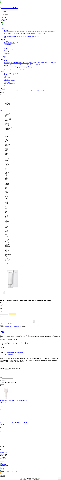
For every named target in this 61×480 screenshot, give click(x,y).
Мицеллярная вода (11, 29)
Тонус (6, 115)
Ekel (6, 168)
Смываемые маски (46, 31)
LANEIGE (7, 201)
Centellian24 (7, 154)
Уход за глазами (15, 63)
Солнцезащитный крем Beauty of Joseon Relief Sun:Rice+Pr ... (14, 400)
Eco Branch (7, 167)
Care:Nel (6, 150)
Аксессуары (39, 29)
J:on (4, 47)
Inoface (6, 189)
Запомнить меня (5, 14)
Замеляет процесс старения (9, 112)
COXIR (6, 160)
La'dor (7, 80)
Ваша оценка (2, 369)
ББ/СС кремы (5, 33)
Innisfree (6, 188)
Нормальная (7, 100)
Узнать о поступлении (3, 430)
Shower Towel (7, 239)
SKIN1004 (7, 242)
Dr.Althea (6, 165)
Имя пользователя (4, 11)
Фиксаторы (17, 33)
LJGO (6, 207)
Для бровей (20, 33)
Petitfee (5, 51)
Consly (13, 42)
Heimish (5, 46)
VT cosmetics (8, 53)
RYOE (6, 235)
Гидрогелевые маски (35, 31)
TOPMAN (39, 479)
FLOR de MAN (8, 44)
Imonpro (6, 187)
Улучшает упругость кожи (9, 116)
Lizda (6, 206)
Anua (6, 139)
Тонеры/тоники (10, 31)
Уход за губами (19, 63)
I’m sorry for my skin (8, 186)
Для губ (26, 33)
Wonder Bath (7, 260)
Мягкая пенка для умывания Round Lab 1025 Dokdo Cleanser (14, 444)
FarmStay (5, 44)
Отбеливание (7, 128)
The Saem (6, 249)
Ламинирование (28, 36)
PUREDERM (7, 229)
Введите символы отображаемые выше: (10, 382)
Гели (25, 31)
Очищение (5, 66)
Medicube (6, 215)
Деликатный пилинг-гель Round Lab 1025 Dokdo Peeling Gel (13, 422)
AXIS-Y (6, 141)
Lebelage (12, 80)
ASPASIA (6, 140)
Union (6, 256)
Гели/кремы (11, 66)
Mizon (6, 220)
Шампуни (5, 36)
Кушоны (9, 33)
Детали (3, 330)
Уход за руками (15, 66)
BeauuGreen (7, 145)
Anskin (6, 138)
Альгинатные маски (41, 31)
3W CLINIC (7, 136)
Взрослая (8, 356)
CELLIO (6, 153)
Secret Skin (8, 83)
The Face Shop (7, 248)
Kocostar (5, 48)
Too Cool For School (8, 254)
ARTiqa (32, 479)
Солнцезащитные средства (25, 63)
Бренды (6, 263)
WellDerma (5, 54)
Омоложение (7, 125)
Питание (7, 124)
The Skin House (7, 250)
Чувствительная (31, 356)
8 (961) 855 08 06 (7, 0)
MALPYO (6, 210)
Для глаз (23, 33)
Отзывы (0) (3, 332)
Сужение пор (7, 129)
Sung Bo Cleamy (7, 246)
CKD (6, 156)
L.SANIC (5, 80)
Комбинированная (8, 103)
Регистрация (4, 17)
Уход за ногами (19, 66)
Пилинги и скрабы (33, 29)
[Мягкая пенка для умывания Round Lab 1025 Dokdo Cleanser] (6, 443)
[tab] (31, 330)
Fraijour (14, 44)
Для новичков (6, 31)
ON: (6, 224)
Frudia (11, 44)
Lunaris (14, 80)
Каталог (4, 90)
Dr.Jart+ (14, 43)
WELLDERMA (7, 259)
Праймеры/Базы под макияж (31, 33)
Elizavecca (6, 169)
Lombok (6, 208)
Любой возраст (9, 354)
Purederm (9, 51)
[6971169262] (12, 289)
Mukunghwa (7, 221)
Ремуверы (21, 29)
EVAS (6, 174)
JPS (5, 193)
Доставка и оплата (3, 2)
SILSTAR (6, 240)
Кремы (23, 31)
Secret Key (5, 83)
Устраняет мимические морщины (10, 117)
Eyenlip (6, 175)
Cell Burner (5, 42)
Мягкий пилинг (7, 113)
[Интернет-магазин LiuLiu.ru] (9, 8)
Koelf (7, 48)
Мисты (27, 31)
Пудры (14, 33)
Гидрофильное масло (17, 29)
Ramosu (6, 231)
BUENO (6, 148)
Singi (6, 241)
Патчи (12, 63)
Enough (6, 170)
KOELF (6, 196)
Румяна (40, 33)
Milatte (6, 218)
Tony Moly (6, 253)
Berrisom (7, 41)
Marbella (6, 211)
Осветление (7, 114)
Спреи (25, 36)
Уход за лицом (7, 90)
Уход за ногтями (24, 66)
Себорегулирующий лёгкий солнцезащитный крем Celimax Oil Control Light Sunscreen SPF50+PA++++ (31, 90)
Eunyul (6, 173)
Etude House (7, 172)
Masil (6, 212)
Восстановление (8, 118)
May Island (7, 213)
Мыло (37, 29)
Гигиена (8, 66)
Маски (18, 36)
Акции (2, 94)
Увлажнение (21, 352)
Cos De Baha (10, 42)
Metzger (6, 216)
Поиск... (1, 3)
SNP (6, 243)
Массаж (6, 120)
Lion (6, 205)
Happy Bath (7, 181)
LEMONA (6, 203)
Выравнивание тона (8, 127)
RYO (6, 234)
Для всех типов (7, 101)
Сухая (28, 356)
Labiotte (6, 199)
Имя (1, 377)
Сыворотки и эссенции (15, 31)
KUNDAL (7, 197)
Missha (6, 219)
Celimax (6, 151)
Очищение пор (7, 123)
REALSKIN (7, 232)
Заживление (7, 130)
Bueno (10, 41)
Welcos (6, 258)
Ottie (6, 225)
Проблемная (7, 104)
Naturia (5, 50)
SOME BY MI (14, 83)
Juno (6, 194)
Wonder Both (7, 261)
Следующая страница (3, 453)
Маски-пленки (51, 31)
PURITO (6, 230)
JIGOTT (6, 191)
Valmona (5, 53)
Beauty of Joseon (7, 144)
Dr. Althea (7, 43)
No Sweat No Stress (8, 223)
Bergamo (5, 41)
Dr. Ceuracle (11, 43)
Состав (3, 331)
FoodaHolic (7, 177)
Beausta (6, 143)
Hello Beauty (7, 184)
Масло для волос (21, 36)
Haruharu (6, 182)
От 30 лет (12, 354)
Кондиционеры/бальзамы (10, 36)
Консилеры (11, 33)
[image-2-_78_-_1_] (4, 298)
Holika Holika (8, 46)
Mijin (6, 217)
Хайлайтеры (37, 33)
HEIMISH (7, 183)
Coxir (15, 42)
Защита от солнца (8, 119)
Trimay (6, 255)
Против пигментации (8, 122)
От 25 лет (5, 354)
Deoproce (5, 43)
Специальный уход (34, 36)
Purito (6, 51)
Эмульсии (20, 31)
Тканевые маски (30, 31)
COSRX (6, 159)
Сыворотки (15, 36)
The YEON (7, 251)
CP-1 (17, 42)
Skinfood (11, 83)
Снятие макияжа (6, 29)
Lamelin (6, 200)
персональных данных (38, 478)
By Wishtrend (7, 149)
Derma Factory (7, 163)
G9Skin (5, 45)
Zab (5, 262)
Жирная (6, 102)
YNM (4, 86)
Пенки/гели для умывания (27, 29)
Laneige (9, 80)
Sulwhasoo (6, 245)
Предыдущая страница (10, 453)
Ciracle (8, 42)
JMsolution (6, 47)
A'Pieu (6, 137)
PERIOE (6, 226)
